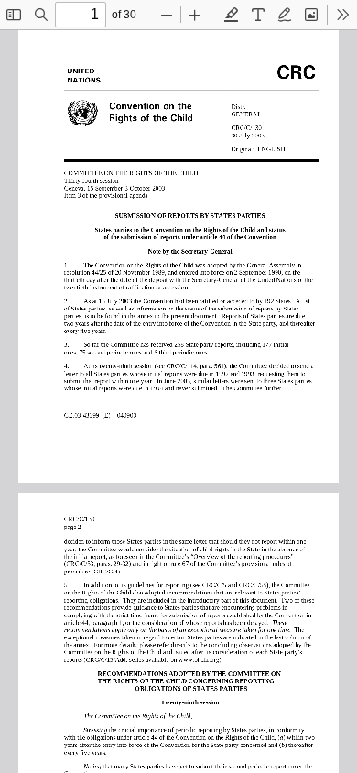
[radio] (231, 14)
